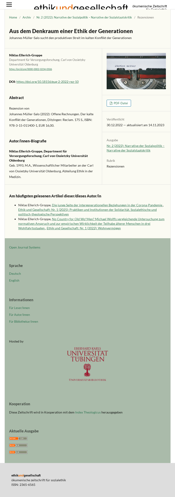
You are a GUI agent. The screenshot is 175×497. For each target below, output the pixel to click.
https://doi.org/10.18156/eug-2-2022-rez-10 (47, 82)
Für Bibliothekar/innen (23, 321)
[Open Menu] (9, 4)
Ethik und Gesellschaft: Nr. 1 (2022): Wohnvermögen (84, 228)
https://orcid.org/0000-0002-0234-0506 (30, 69)
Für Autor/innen (19, 315)
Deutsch (15, 273)
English (14, 280)
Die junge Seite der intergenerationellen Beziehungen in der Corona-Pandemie (107, 205)
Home (13, 17)
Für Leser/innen (19, 308)
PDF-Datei (120, 103)
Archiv (27, 17)
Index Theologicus (88, 412)
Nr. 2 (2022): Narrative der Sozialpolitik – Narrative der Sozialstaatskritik (84, 17)
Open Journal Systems (24, 247)
